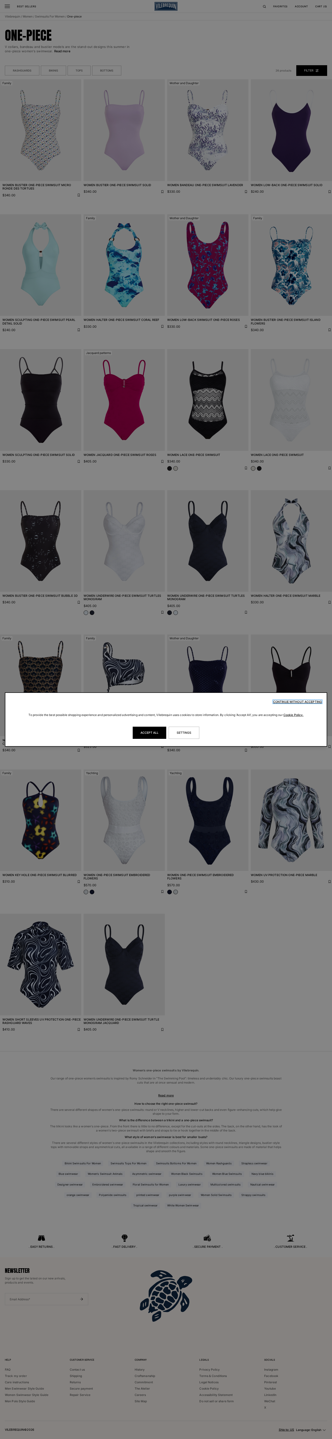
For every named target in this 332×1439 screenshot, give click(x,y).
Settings (184, 732)
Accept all (149, 732)
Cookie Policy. (293, 715)
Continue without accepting (297, 701)
